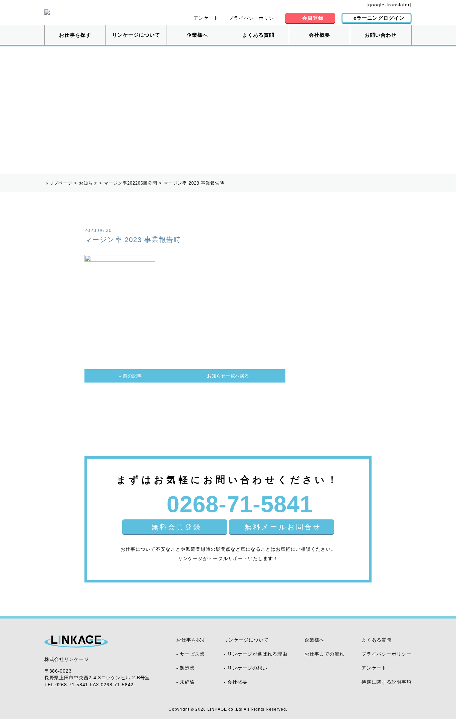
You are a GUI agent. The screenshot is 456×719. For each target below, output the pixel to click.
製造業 (187, 668)
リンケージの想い (247, 668)
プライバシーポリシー (254, 18)
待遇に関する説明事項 (387, 682)
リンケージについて (136, 35)
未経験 (187, 682)
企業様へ (197, 35)
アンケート (206, 18)
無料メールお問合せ (283, 527)
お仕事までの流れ (324, 654)
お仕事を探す (75, 35)
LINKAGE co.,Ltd (225, 709)
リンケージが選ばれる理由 (257, 654)
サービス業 (192, 654)
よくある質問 (258, 35)
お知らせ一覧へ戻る (228, 376)
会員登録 (312, 18)
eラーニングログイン (379, 18)
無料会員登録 (176, 527)
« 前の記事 (130, 376)
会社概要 (319, 35)
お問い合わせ (381, 35)
